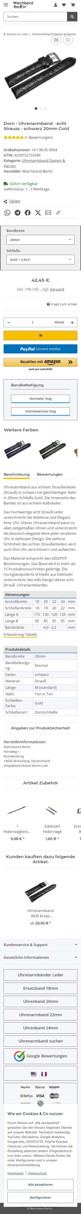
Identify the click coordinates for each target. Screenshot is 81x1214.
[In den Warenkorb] (40, 335)
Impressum (15, 1173)
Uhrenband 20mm (40, 1001)
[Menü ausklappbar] (6, 3)
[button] (56, 4)
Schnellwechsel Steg (40, 411)
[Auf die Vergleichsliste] (56, 40)
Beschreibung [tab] (17, 474)
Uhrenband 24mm (40, 1027)
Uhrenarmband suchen (40, 1041)
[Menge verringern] (9, 322)
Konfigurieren (40, 1197)
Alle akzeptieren (40, 1184)
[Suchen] (72, 16)
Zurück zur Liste (17, 34)
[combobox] (40, 240)
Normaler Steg (40, 398)
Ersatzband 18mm (40, 988)
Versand (57, 289)
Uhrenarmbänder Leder (40, 974)
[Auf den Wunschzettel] (68, 40)
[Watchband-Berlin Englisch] (35, 1074)
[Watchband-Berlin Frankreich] (45, 1074)
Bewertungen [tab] (50, 474)
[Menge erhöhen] (72, 322)
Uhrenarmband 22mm (40, 1014)
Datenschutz (37, 1173)
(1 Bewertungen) (39, 137)
